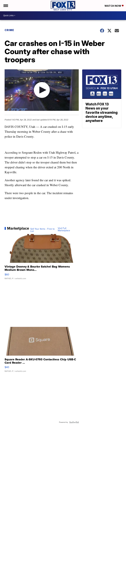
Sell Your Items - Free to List (42, 230)
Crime (9, 30)
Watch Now (113, 5)
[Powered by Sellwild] (74, 422)
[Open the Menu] (5, 5)
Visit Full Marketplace (64, 229)
